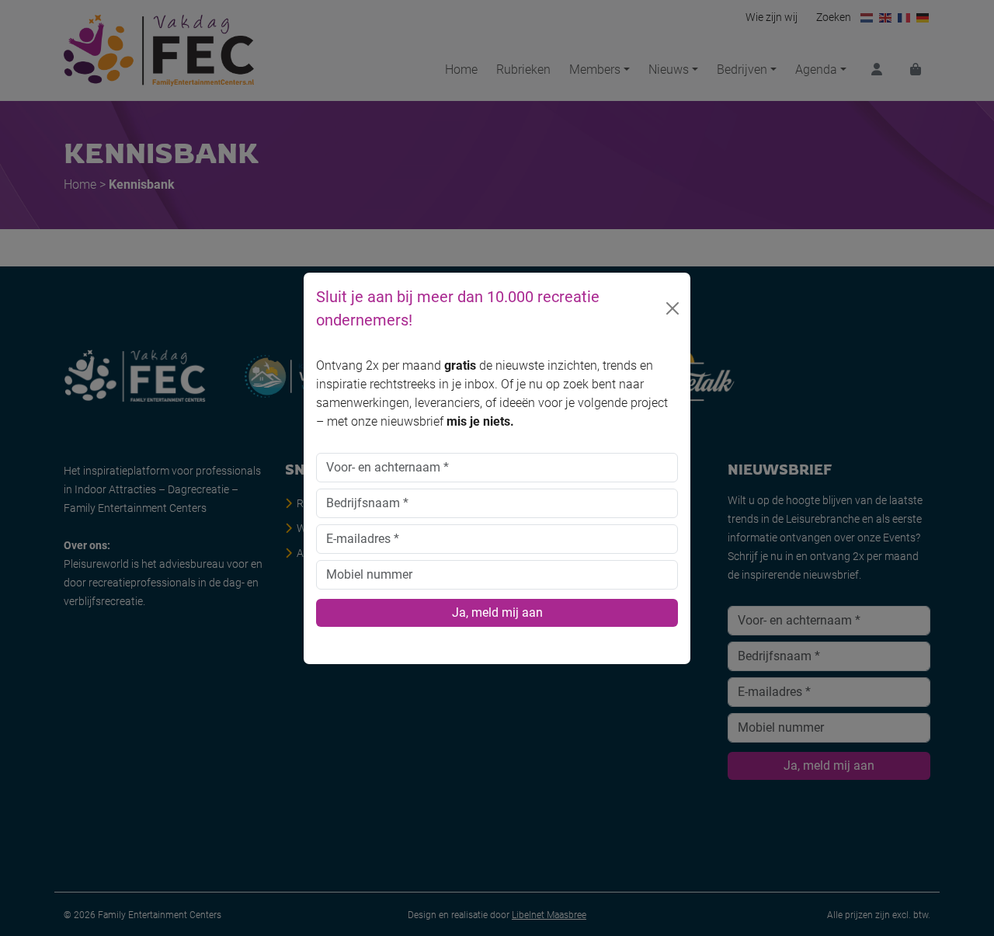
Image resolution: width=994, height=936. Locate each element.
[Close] (672, 308)
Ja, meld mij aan (497, 612)
